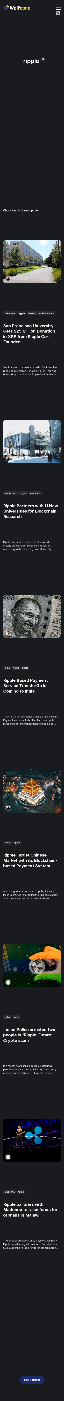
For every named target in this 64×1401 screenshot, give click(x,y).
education (35, 493)
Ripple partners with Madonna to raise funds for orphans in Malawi (30, 1209)
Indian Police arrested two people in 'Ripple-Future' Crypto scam (29, 1035)
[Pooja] (8, 982)
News (16, 667)
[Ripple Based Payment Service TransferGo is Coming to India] (32, 616)
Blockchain (10, 493)
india (7, 667)
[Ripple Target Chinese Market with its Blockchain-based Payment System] (32, 791)
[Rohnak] (8, 633)
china (8, 842)
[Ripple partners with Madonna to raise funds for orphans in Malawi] (32, 1140)
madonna (10, 1191)
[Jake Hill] (8, 278)
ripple (25, 667)
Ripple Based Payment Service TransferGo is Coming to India (25, 685)
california (10, 313)
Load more (32, 1380)
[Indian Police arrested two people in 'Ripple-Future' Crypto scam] (32, 965)
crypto (21, 313)
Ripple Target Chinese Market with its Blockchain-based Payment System (30, 860)
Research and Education (41, 313)
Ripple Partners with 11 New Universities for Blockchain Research (30, 511)
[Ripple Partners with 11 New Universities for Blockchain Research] (32, 441)
